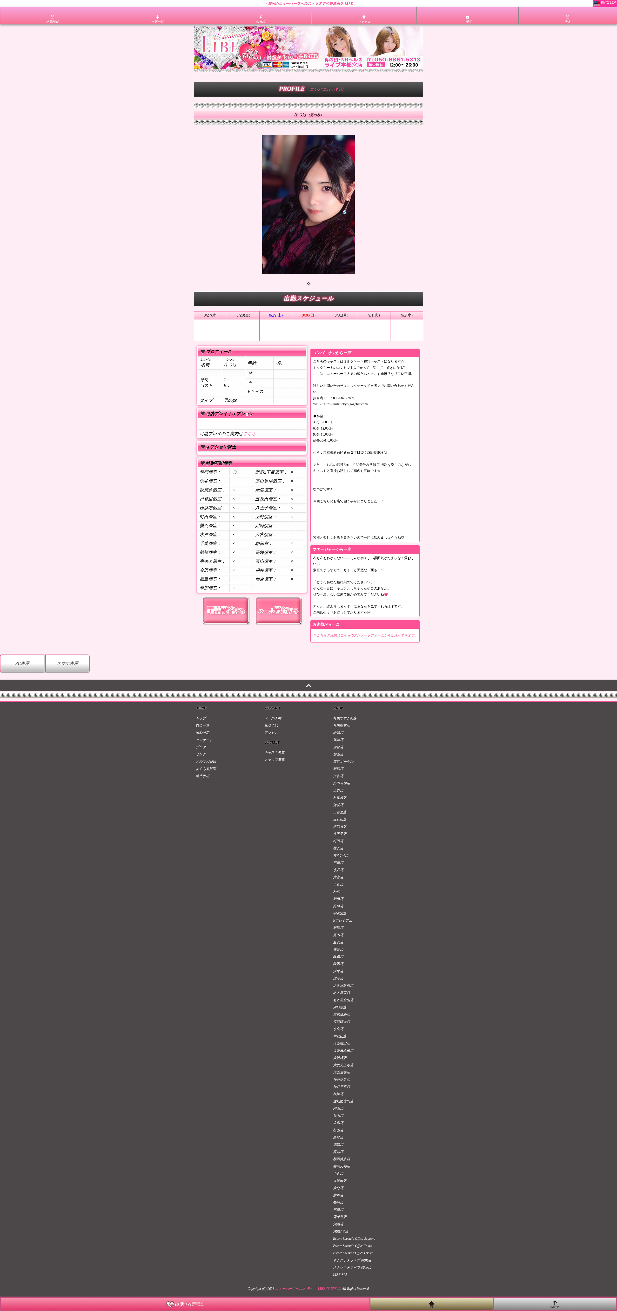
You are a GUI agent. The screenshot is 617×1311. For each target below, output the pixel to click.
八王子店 (340, 834)
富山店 (338, 935)
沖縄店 (338, 1224)
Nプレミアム (342, 920)
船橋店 (338, 899)
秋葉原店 (340, 798)
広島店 (338, 1123)
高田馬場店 (341, 783)
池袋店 (338, 805)
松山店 (338, 1130)
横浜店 (338, 848)
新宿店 (338, 769)
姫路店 (338, 1094)
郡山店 (338, 754)
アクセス (271, 733)
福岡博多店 (341, 1159)
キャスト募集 (274, 752)
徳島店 (338, 1144)
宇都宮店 (340, 913)
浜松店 (338, 971)
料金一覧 (202, 725)
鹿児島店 (340, 1217)
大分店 (338, 1188)
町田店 (338, 841)
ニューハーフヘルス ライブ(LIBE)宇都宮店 (307, 1289)
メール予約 (272, 718)
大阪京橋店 (341, 1072)
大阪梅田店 (341, 1043)
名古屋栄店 (341, 993)
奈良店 (338, 1029)
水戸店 (338, 870)
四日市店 (340, 1007)
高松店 (338, 1137)
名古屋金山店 (343, 1000)
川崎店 (338, 863)
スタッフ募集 (274, 759)
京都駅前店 (341, 1022)
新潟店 (338, 928)
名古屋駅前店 (343, 985)
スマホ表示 (67, 663)
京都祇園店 (341, 1014)
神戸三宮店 (341, 1087)
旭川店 (338, 740)
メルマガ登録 (206, 761)
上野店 (338, 790)
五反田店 (340, 819)
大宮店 (338, 877)
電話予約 (271, 725)
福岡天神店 (341, 1166)
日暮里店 (340, 812)
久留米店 (340, 1181)
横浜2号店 (340, 855)
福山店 (338, 1116)
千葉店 (338, 884)
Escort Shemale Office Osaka (353, 1253)
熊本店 (338, 1195)
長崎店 (338, 1202)
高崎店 (338, 906)
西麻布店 (340, 826)
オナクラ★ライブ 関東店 (352, 1260)
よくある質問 (206, 769)
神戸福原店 (341, 1079)
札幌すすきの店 (345, 718)
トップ (201, 718)
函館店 (338, 733)
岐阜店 (338, 957)
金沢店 (338, 942)
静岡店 (338, 964)
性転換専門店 (343, 1101)
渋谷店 (338, 776)
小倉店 (338, 1173)
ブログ (201, 747)
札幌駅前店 (341, 725)
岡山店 (338, 1108)
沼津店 (338, 978)
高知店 (338, 1152)
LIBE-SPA (340, 1275)
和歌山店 (340, 1036)
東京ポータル (343, 761)
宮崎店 (338, 1210)
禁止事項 (202, 776)
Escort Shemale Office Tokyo (352, 1246)
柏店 (336, 892)
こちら (249, 433)
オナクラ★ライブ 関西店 (352, 1267)
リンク (201, 754)
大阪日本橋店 (343, 1051)
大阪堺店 (340, 1058)
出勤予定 (202, 733)
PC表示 (22, 663)
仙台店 (338, 747)
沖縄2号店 (340, 1231)
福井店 (338, 949)
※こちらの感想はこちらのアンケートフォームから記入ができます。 (365, 635)
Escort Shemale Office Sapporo (354, 1238)
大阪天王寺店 (343, 1065)
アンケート (204, 740)
